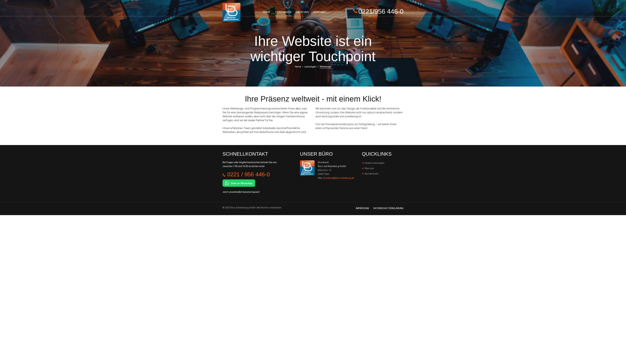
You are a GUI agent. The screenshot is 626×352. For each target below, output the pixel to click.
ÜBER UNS (302, 12)
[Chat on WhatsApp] (239, 182)
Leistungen (310, 66)
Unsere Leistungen (374, 163)
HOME (266, 12)
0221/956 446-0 (380, 11)
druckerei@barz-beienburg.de (338, 178)
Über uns (369, 168)
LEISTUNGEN (283, 12)
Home (298, 66)
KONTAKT (320, 12)
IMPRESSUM (362, 208)
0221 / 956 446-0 (248, 174)
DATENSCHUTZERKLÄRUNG (388, 208)
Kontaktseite (371, 173)
